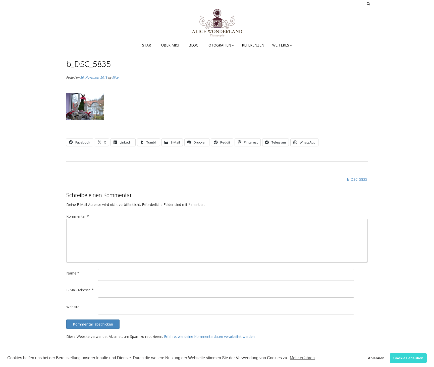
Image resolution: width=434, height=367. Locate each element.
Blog (193, 45)
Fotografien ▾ (220, 45)
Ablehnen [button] (376, 358)
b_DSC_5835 (357, 179)
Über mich (171, 45)
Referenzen (253, 45)
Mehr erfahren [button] (302, 358)
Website (72, 306)
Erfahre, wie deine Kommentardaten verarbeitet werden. (209, 336)
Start (147, 45)
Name (72, 273)
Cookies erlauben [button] (408, 358)
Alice (115, 77)
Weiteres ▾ (282, 45)
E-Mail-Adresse (80, 290)
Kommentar (77, 216)
